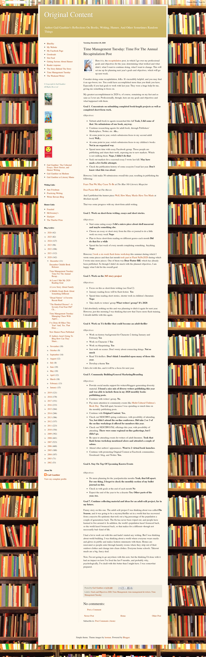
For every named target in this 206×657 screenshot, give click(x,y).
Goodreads (51, 54)
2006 (50, 446)
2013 (50, 417)
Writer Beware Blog (55, 196)
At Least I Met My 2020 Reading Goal (59, 281)
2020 (50, 257)
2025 (50, 236)
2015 (50, 409)
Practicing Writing (55, 193)
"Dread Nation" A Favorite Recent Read (61, 299)
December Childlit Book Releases (59, 265)
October (53, 350)
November (55, 346)
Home (123, 615)
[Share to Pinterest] (131, 588)
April (52, 375)
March (53, 379)
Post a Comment (94, 609)
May (52, 371)
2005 (50, 450)
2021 (50, 253)
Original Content (68, 14)
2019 (50, 392)
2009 (50, 433)
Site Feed (51, 57)
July (52, 362)
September (55, 354)
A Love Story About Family (61, 287)
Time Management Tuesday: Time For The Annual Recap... (61, 274)
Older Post (156, 615)
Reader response (54, 65)
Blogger (126, 637)
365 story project (113, 276)
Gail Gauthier (53, 474)
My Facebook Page (55, 50)
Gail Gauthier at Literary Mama (60, 177)
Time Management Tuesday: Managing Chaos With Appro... (61, 316)
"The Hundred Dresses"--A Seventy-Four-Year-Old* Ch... (61, 307)
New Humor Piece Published (61, 331)
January (53, 387)
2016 (50, 404)
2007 (50, 442)
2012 (50, 421)
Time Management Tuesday (58, 72)
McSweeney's (52, 212)
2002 (50, 462)
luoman (108, 637)
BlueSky (50, 43)
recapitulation (114, 60)
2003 (50, 458)
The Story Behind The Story (59, 68)
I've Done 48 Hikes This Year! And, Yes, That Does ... (59, 325)
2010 (50, 429)
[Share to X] (125, 588)
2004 (50, 454)
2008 (50, 437)
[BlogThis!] (122, 588)
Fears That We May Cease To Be (98, 184)
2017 (50, 400)
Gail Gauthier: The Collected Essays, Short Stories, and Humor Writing (59, 167)
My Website (52, 47)
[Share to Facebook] (128, 588)
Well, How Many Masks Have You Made (134, 195)
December (54, 260)
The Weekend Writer (56, 75)
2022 (50, 249)
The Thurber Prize (55, 220)
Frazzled (50, 209)
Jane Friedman (53, 189)
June (52, 366)
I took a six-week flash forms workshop (111, 254)
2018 (50, 396)
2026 (50, 232)
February (54, 383)
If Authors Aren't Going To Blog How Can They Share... (61, 339)
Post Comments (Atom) (105, 620)
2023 (50, 244)
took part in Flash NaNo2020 (134, 257)
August (53, 358)
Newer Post (89, 615)
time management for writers (139, 592)
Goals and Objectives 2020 (101, 592)
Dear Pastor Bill (90, 189)
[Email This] (119, 588)
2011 (50, 425)
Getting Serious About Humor (60, 61)
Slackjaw (51, 216)
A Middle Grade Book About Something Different (61, 292)
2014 (50, 413)
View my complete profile (55, 479)
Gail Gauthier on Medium (58, 173)
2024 (50, 240)
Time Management (120, 592)
